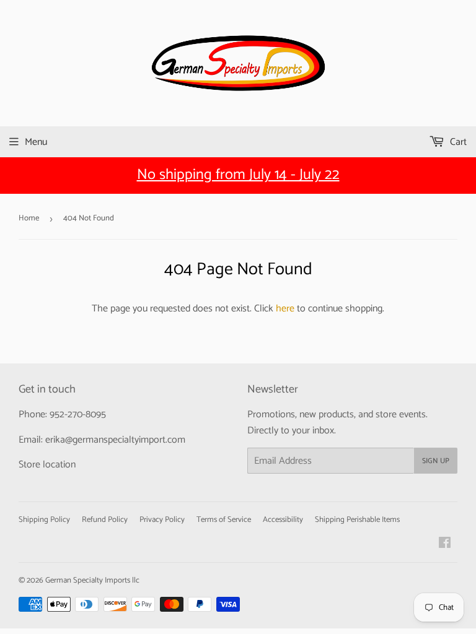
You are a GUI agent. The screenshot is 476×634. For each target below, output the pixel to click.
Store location (47, 464)
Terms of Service (223, 519)
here (285, 308)
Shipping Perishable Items (357, 519)
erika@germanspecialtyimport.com (115, 440)
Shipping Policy (44, 519)
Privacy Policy (162, 519)
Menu (36, 142)
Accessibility (283, 519)
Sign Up (435, 461)
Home (29, 218)
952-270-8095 (78, 414)
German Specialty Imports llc (92, 580)
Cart (457, 142)
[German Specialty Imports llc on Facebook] (444, 544)
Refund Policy (105, 519)
